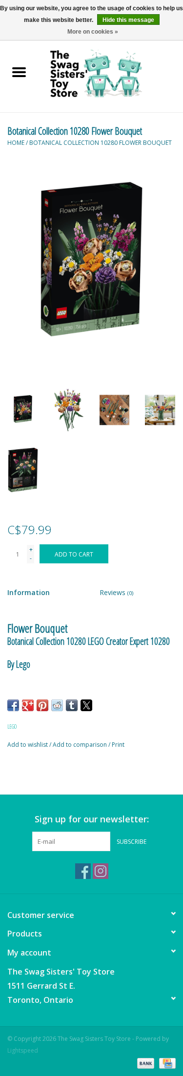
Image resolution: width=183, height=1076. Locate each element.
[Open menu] (19, 71)
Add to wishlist (28, 744)
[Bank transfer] (145, 1062)
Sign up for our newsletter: (92, 819)
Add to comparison (80, 744)
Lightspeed (22, 1050)
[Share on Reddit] (57, 705)
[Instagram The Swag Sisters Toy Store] (100, 871)
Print (118, 744)
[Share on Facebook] (13, 705)
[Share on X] (86, 705)
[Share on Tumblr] (72, 705)
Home (15, 143)
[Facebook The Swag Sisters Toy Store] (83, 871)
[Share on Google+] (28, 705)
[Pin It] (42, 705)
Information (28, 592)
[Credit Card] (166, 1062)
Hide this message (128, 20)
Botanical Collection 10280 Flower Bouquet (100, 143)
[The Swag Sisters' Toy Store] (111, 73)
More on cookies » (92, 31)
